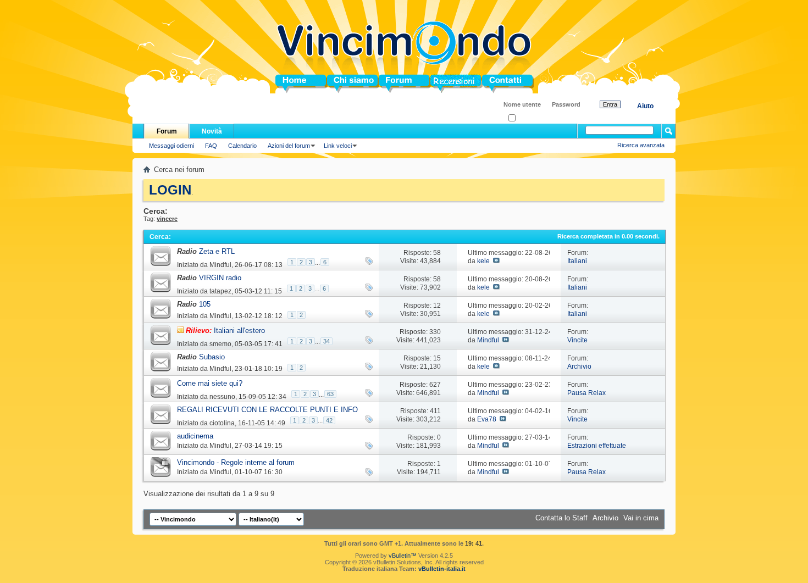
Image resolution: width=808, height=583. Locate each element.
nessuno (222, 397)
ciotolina (222, 423)
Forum (390, 84)
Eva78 (486, 419)
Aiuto (645, 106)
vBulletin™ (403, 555)
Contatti (495, 84)
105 (205, 304)
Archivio (579, 366)
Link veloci (338, 145)
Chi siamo (344, 84)
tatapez (220, 291)
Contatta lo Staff (561, 518)
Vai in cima (640, 518)
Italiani (577, 261)
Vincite (577, 340)
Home (285, 84)
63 (330, 394)
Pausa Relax (586, 393)
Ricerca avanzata (641, 145)
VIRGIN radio (220, 278)
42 (329, 420)
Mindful (220, 265)
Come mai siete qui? (209, 383)
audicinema (195, 436)
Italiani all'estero (239, 330)
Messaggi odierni (171, 145)
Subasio (212, 357)
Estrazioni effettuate (596, 445)
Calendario (242, 145)
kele (483, 261)
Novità (212, 131)
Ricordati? (529, 118)
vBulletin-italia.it (442, 568)
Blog (438, 84)
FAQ (211, 145)
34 (326, 341)
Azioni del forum (289, 145)
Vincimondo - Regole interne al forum (236, 462)
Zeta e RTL (217, 251)
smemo (220, 344)
